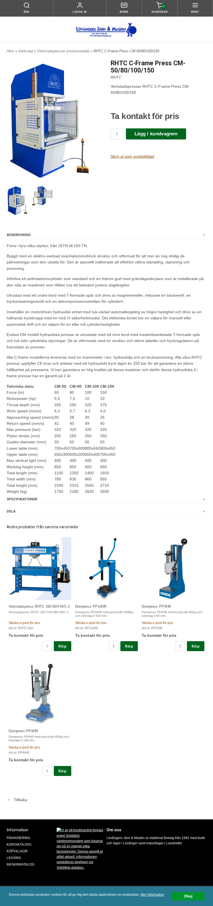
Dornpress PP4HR (23, 731)
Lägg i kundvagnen (156, 133)
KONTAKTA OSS (19, 845)
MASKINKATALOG (20, 864)
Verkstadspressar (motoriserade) (63, 51)
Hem (10, 51)
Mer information (152, 895)
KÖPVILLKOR (17, 851)
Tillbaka (19, 800)
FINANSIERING (18, 838)
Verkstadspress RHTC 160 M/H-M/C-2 (39, 606)
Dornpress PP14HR (90, 606)
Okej (188, 896)
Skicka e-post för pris (24, 623)
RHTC (116, 77)
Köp (63, 646)
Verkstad (26, 51)
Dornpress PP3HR (156, 606)
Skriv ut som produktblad (132, 156)
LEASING (14, 858)
